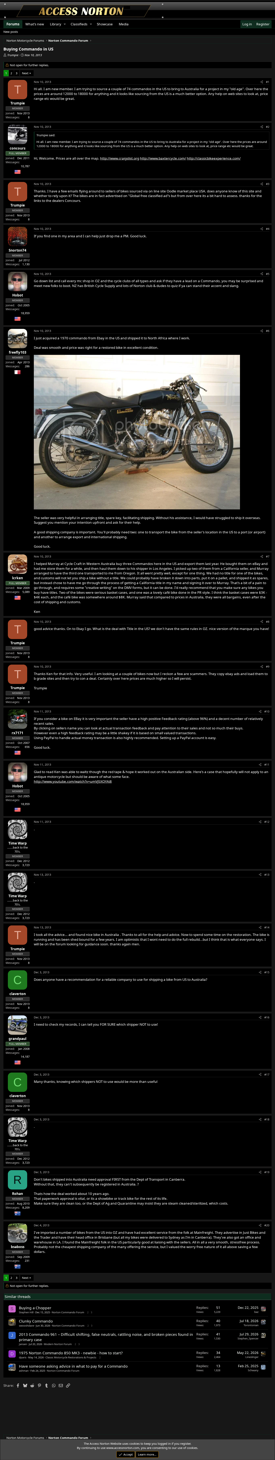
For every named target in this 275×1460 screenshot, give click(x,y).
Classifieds (79, 24)
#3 (267, 184)
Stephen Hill (26, 1312)
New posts (10, 32)
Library (55, 24)
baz (256, 1312)
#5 (267, 274)
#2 (267, 127)
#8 (267, 622)
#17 (266, 1074)
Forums (12, 24)
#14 (266, 927)
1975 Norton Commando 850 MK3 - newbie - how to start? (71, 1352)
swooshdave (26, 1325)
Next (25, 73)
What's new (34, 24)
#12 (266, 822)
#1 (267, 82)
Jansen (23, 1344)
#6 (267, 331)
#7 (267, 556)
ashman (24, 1370)
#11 (266, 764)
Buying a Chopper (35, 1307)
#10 (266, 711)
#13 (266, 875)
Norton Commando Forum (68, 1312)
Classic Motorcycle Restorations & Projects (70, 1357)
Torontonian (251, 1325)
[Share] (262, 82)
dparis (22, 1357)
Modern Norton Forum (58, 1344)
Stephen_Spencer (248, 1338)
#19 (266, 1172)
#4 (267, 229)
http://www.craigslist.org (119, 158)
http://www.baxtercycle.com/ (163, 158)
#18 (266, 1119)
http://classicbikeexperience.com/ (214, 158)
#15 (266, 972)
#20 (266, 1225)
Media (124, 24)
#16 (266, 1017)
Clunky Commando (36, 1321)
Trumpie (12, 55)
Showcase (105, 24)
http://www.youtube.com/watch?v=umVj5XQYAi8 (73, 781)
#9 (267, 666)
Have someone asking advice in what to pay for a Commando (73, 1366)
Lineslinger (251, 1357)
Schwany (253, 1370)
